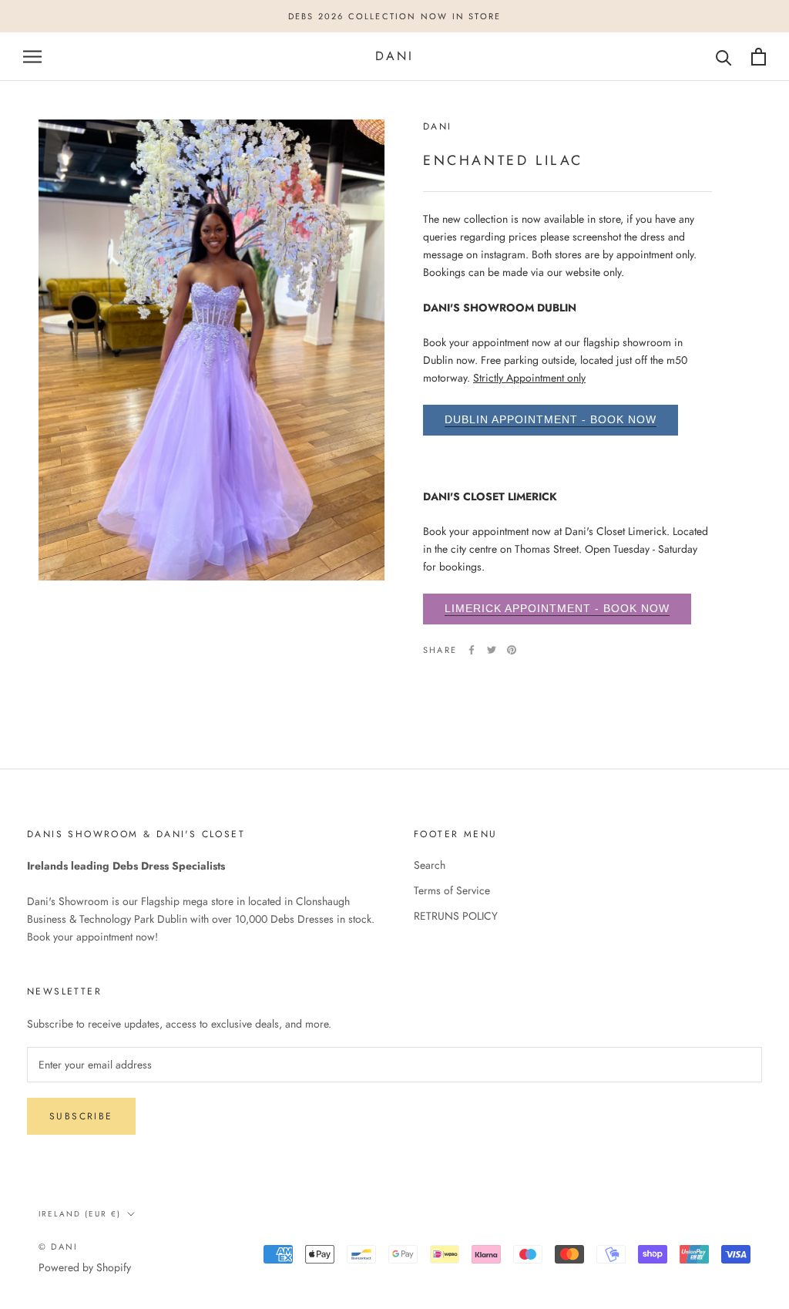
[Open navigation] (32, 56)
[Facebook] (471, 649)
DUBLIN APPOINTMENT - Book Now (550, 419)
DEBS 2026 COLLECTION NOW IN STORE (395, 16)
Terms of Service (452, 890)
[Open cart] (758, 57)
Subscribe (81, 1116)
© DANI (58, 1246)
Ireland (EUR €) (80, 1214)
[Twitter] (491, 649)
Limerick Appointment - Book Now (557, 608)
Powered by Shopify (85, 1267)
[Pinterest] (511, 649)
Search (429, 865)
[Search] (724, 57)
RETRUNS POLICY (456, 916)
